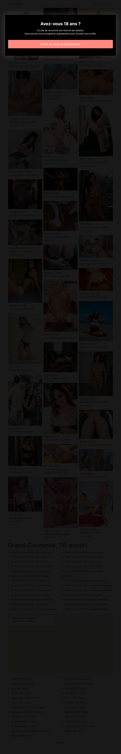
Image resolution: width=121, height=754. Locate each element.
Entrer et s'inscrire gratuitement (60, 44)
